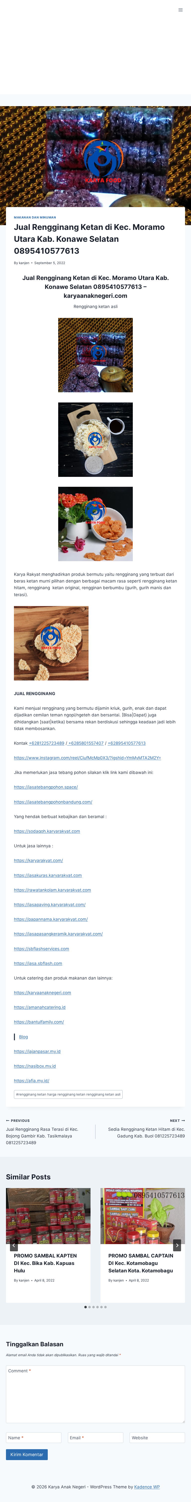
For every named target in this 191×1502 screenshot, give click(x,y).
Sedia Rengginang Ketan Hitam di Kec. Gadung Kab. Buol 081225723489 (146, 1128)
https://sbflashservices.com (41, 948)
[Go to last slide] (14, 1245)
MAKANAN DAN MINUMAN (35, 217)
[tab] (85, 1307)
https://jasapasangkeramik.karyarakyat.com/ (58, 933)
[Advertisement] (95, 57)
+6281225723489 (46, 743)
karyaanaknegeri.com (95, 295)
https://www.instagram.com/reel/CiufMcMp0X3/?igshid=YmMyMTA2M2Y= (87, 757)
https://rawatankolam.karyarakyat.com (52, 890)
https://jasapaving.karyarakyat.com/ (50, 904)
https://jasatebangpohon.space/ (46, 787)
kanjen (24, 263)
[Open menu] (180, 10)
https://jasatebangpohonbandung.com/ (53, 801)
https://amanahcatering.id (40, 1007)
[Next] (177, 1245)
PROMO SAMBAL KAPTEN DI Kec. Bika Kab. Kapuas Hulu (45, 1263)
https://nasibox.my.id (35, 1066)
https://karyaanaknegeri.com (42, 992)
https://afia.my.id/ (31, 1080)
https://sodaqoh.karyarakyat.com (47, 831)
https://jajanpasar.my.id (37, 1051)
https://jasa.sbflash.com (38, 963)
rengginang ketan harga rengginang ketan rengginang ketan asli (68, 1094)
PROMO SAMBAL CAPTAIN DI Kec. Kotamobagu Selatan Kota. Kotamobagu (140, 1263)
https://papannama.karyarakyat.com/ (51, 919)
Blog (23, 1036)
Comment (19, 1370)
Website (140, 1437)
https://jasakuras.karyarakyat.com (48, 875)
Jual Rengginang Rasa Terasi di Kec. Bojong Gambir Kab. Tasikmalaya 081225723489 (42, 1132)
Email (77, 1437)
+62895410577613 (127, 743)
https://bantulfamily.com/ (39, 1021)
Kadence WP (147, 1486)
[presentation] (48, 1216)
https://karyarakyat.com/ (38, 860)
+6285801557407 (85, 743)
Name (16, 1437)
